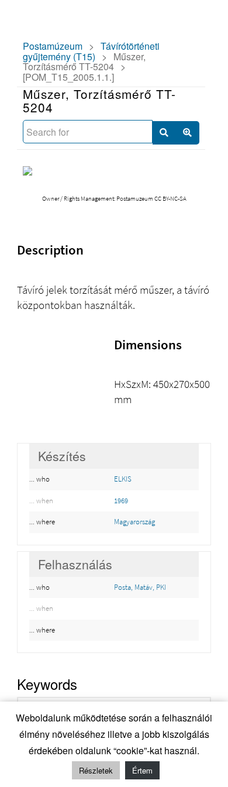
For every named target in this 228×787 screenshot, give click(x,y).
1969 (121, 501)
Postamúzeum (52, 46)
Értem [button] (142, 770)
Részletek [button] (96, 770)
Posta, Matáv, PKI (140, 587)
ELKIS (123, 479)
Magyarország (134, 522)
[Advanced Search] (187, 133)
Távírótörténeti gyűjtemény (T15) (91, 51)
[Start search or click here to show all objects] (164, 133)
